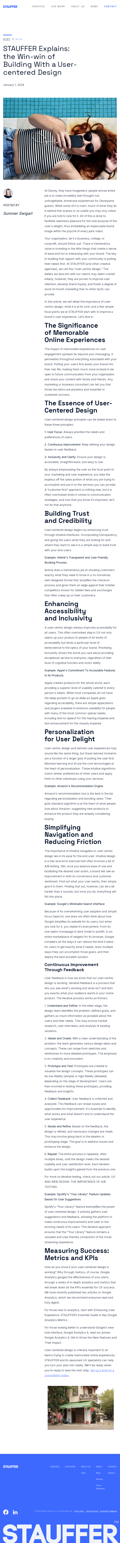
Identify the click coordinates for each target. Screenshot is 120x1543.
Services (38, 6)
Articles (99, 1479)
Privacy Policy (79, 1511)
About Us (78, 6)
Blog (18, 39)
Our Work (58, 6)
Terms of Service (92, 1511)
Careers (111, 1473)
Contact (110, 6)
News (94, 6)
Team (83, 1473)
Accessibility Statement (108, 1511)
